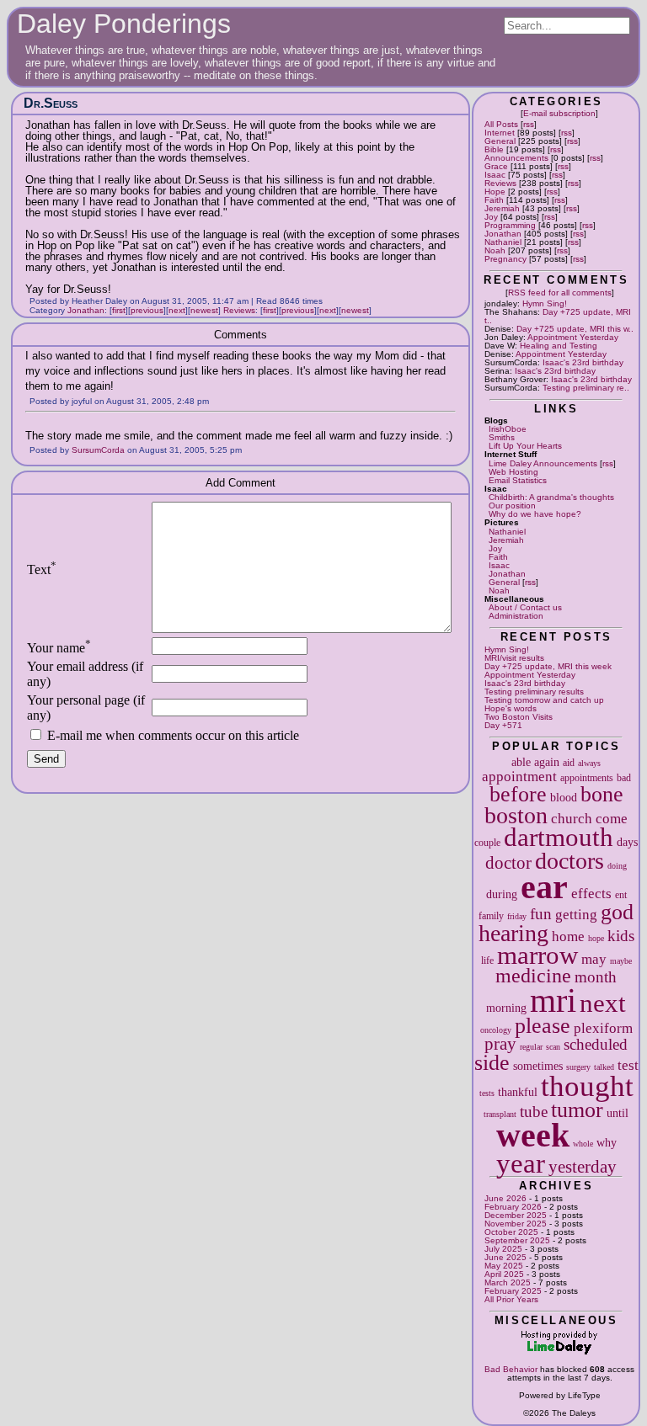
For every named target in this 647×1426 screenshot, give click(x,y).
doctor (508, 863)
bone (601, 794)
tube (534, 1111)
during (501, 894)
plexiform (603, 1028)
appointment (519, 777)
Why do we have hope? (535, 514)
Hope (494, 191)
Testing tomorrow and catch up (544, 700)
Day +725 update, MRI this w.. (575, 328)
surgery (578, 1067)
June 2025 (505, 1257)
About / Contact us (525, 607)
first (119, 310)
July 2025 (503, 1248)
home (568, 936)
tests (487, 1093)
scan (553, 1046)
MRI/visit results (514, 657)
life (487, 960)
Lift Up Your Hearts (525, 445)
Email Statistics (518, 480)
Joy (491, 216)
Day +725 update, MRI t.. (557, 316)
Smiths (502, 437)
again (546, 762)
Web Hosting (513, 471)
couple (487, 843)
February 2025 (513, 1291)
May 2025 (503, 1265)
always (589, 763)
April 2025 (504, 1274)
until (617, 1113)
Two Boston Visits (518, 716)
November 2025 (515, 1223)
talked (604, 1067)
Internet (499, 132)
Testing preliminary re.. (586, 387)
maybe (621, 961)
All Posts (501, 124)
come (612, 819)
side (492, 1063)
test (628, 1065)
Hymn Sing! (544, 303)
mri (553, 1000)
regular (531, 1046)
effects (591, 894)
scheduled (596, 1044)
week (532, 1135)
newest (204, 310)
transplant (500, 1114)
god (617, 912)
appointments (586, 778)
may (594, 959)
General (500, 141)
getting (576, 915)
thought (587, 1086)
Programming (510, 225)
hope (596, 938)
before (518, 794)
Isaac (494, 174)
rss (528, 124)
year (520, 1163)
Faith (494, 200)
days (627, 842)
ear (544, 887)
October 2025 (511, 1232)
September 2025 (517, 1240)
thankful (517, 1092)
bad (624, 778)
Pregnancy (505, 258)
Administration (516, 615)
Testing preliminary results (534, 691)
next (603, 1003)
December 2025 (515, 1215)
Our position (512, 505)
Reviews (500, 183)
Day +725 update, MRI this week (548, 666)
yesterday (582, 1167)
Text (41, 569)
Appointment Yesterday (572, 337)
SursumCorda (98, 450)
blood (563, 797)
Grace (496, 166)
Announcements (516, 157)
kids (620, 935)
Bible (494, 149)
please (542, 1026)
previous (147, 310)
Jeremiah (502, 208)
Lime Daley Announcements (543, 463)
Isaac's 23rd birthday (583, 362)
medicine (533, 976)
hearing (513, 933)
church (571, 819)
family (491, 916)
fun (541, 914)
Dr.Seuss (51, 103)
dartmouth (558, 837)
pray (500, 1044)
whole (583, 1143)
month (596, 977)
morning (506, 1007)
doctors (569, 861)
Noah (494, 250)
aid (569, 763)
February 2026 (513, 1206)
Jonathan (502, 233)
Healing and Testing (558, 345)
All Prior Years (511, 1299)
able (521, 762)
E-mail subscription (559, 113)
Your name (59, 648)
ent (621, 895)
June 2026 (505, 1198)
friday (517, 916)
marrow (537, 955)
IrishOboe (508, 429)
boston (516, 815)
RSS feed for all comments (560, 292)
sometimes (538, 1065)
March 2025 (507, 1282)
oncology (495, 1030)
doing (617, 865)
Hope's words (510, 708)
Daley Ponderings (124, 23)
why (606, 1142)
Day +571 (503, 725)
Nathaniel (502, 242)
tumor (577, 1110)
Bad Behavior (510, 1369)
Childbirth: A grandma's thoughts (551, 497)
